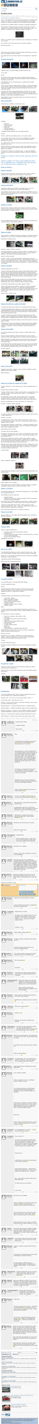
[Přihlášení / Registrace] (2, 5)
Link (22, 730)
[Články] (13, 5)
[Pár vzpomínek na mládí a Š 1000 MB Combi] (6, 1399)
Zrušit (23, 894)
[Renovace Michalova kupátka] (6, 1408)
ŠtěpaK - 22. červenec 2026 (8, 1357)
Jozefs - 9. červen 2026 (7, 1362)
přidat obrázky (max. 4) (26, 891)
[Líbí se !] (36, 15)
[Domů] (5, 5)
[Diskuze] (8, 5)
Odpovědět (33, 730)
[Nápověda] (16, 5)
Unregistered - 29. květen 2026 (8, 1366)
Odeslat (32, 894)
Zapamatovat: (5, 1354)
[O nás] (11, 5)
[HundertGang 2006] (6, 1390)
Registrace (15, 1354)
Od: (3, 885)
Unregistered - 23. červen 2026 (8, 1372)
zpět (14, 882)
